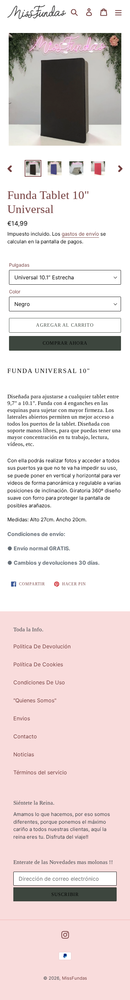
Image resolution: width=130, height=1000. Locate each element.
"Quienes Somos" (34, 700)
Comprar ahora (65, 343)
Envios (21, 718)
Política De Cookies (38, 664)
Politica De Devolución (42, 646)
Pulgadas (19, 265)
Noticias (23, 754)
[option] (33, 168)
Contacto (25, 736)
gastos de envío (80, 234)
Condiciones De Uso (39, 682)
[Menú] (118, 11)
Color (14, 291)
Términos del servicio (40, 772)
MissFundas (74, 978)
